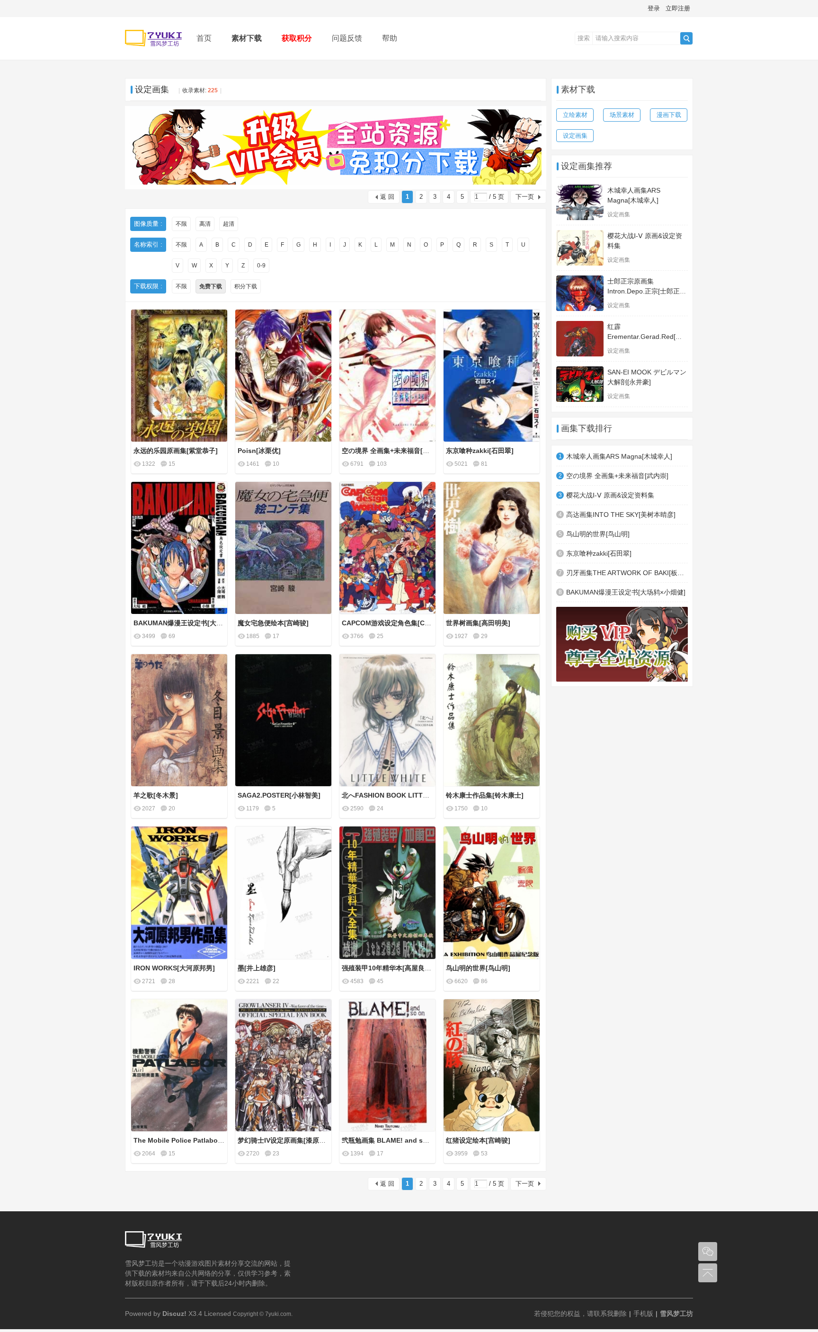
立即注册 (678, 8)
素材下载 (246, 38)
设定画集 (152, 89)
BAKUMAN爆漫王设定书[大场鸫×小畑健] (625, 592)
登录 (654, 8)
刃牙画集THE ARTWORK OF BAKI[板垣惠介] (627, 573)
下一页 (525, 196)
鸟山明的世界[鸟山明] (598, 534)
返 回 (387, 196)
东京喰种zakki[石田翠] (598, 553)
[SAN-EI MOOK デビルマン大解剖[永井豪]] (580, 384)
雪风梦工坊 (676, 1313)
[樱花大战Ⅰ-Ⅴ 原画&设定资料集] (580, 248)
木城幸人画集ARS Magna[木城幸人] (619, 456)
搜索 (584, 38)
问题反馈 (347, 38)
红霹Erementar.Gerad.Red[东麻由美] (644, 336)
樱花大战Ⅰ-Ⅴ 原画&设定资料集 (610, 495)
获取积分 (297, 38)
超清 (228, 224)
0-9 (261, 265)
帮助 (389, 38)
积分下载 (245, 286)
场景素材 (622, 114)
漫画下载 (669, 114)
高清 (205, 224)
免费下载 (210, 286)
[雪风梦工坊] (153, 52)
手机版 (643, 1313)
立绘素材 (575, 114)
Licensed (217, 1313)
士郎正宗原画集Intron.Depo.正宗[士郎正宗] (643, 291)
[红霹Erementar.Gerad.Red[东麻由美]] (580, 338)
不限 (181, 224)
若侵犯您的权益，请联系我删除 (580, 1313)
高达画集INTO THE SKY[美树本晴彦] (621, 514)
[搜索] (686, 38)
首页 (204, 38)
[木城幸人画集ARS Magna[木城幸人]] (580, 202)
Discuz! (174, 1313)
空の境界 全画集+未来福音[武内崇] (617, 476)
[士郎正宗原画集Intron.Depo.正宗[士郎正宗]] (580, 293)
